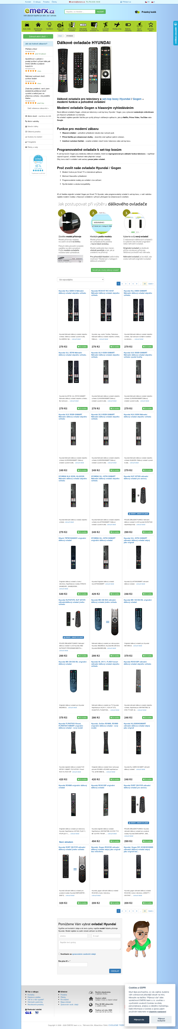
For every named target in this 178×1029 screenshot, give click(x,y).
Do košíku (83, 346)
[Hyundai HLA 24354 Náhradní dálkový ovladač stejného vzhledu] (138, 433)
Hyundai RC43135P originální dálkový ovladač (103, 786)
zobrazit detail (76, 339)
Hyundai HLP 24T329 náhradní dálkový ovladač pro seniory (136, 477)
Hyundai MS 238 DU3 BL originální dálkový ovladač (73, 662)
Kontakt (28, 2)
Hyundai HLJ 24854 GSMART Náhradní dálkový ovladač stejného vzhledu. (138, 293)
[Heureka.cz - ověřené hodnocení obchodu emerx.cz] (38, 165)
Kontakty (31, 994)
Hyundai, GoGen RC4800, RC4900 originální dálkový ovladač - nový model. (104, 725)
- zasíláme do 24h (39, 116)
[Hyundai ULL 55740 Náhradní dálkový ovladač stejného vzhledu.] (73, 372)
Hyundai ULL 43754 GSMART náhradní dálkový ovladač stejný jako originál (137, 540)
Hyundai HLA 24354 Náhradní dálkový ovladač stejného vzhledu (137, 415)
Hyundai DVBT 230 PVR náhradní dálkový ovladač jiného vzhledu (72, 848)
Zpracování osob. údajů (69, 1004)
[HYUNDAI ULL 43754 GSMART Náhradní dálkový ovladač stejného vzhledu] (106, 495)
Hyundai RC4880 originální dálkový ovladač (73, 786)
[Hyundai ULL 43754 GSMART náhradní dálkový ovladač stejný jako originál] (138, 557)
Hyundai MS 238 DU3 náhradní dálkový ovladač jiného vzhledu (104, 601)
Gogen (137, 99)
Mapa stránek (66, 1002)
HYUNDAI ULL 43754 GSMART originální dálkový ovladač (103, 539)
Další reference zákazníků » (38, 108)
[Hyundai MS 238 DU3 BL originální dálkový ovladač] (73, 681)
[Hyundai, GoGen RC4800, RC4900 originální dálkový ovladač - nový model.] (106, 742)
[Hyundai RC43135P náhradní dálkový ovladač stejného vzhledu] (138, 681)
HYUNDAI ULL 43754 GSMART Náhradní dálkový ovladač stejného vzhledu (105, 478)
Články (54, 2)
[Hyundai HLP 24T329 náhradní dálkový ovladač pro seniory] (138, 495)
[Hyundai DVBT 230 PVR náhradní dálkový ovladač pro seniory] (138, 804)
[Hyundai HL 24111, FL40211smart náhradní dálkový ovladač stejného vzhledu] (106, 681)
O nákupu (37, 2)
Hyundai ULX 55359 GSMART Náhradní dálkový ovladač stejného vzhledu (73, 416)
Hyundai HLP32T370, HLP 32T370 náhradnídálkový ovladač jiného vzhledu (72, 602)
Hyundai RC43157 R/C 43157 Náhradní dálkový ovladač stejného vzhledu (105, 293)
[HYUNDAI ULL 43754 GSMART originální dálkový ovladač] (106, 557)
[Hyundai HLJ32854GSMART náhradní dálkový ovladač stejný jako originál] (138, 742)
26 (145, 283)
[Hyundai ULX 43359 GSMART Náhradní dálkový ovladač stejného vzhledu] (106, 372)
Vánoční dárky (32, 126)
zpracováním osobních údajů (84, 954)
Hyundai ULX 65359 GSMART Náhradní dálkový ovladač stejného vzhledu (105, 416)
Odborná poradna (33, 131)
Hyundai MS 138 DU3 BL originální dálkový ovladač (138, 601)
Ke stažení (65, 999)
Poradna (46, 2)
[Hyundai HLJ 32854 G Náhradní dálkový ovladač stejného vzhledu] (73, 310)
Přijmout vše (139, 1020)
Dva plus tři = (64, 961)
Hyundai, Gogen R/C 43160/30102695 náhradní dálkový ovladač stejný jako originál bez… (138, 849)
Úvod (60, 36)
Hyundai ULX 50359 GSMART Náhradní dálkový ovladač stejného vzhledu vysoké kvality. (138, 354)
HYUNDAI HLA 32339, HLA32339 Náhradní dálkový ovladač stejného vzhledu (73, 478)
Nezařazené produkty (36, 1004)
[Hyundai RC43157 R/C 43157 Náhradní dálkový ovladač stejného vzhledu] (106, 310)
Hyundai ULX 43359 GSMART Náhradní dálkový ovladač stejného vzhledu (105, 354)
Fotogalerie (31, 142)
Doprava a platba (34, 997)
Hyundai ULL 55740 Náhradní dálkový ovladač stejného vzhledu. (73, 353)
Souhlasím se (78, 954)
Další (150, 283)
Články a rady (32, 147)
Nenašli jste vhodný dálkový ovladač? (105, 270)
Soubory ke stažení (34, 137)
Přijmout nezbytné (161, 1020)
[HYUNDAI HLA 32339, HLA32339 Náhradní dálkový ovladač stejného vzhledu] (73, 495)
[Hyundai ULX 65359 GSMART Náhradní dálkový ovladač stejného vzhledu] (106, 433)
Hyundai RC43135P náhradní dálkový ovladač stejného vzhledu (137, 662)
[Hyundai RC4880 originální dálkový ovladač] (73, 804)
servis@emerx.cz (78, 2)
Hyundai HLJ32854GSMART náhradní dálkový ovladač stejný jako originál (137, 725)
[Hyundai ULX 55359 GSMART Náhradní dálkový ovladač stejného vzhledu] (73, 433)
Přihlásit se (126, 2)
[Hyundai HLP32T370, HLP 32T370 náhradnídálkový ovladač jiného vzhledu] (73, 619)
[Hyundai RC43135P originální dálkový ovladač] (106, 804)
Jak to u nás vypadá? (36, 999)
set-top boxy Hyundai (116, 99)
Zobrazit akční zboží (38, 36)
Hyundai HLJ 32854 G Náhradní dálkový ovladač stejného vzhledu (72, 292)
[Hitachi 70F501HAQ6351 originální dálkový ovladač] (73, 557)
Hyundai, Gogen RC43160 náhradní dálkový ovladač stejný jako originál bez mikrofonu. (105, 849)
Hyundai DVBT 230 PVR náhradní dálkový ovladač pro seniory (137, 786)
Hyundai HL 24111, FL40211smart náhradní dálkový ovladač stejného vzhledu (105, 663)
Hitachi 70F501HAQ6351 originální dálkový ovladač (72, 539)
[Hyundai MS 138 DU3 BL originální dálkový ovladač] (138, 619)
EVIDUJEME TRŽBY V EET (119, 1025)
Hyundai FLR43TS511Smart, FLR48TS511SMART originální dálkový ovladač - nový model (71, 725)
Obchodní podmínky (35, 1002)
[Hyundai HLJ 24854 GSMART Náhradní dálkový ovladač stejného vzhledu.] (138, 310)
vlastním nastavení (157, 1011)
